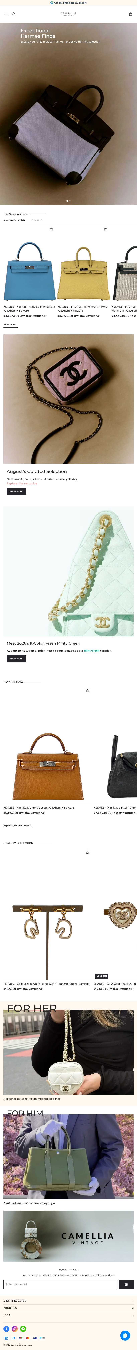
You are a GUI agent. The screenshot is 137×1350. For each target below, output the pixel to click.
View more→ (11, 324)
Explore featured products (18, 825)
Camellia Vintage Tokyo (21, 1345)
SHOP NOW (16, 491)
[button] (6, 14)
